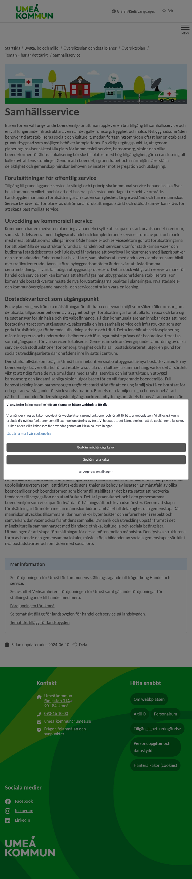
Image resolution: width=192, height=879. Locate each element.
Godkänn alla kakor (96, 459)
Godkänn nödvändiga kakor (96, 447)
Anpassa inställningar (98, 472)
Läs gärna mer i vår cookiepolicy (28, 434)
